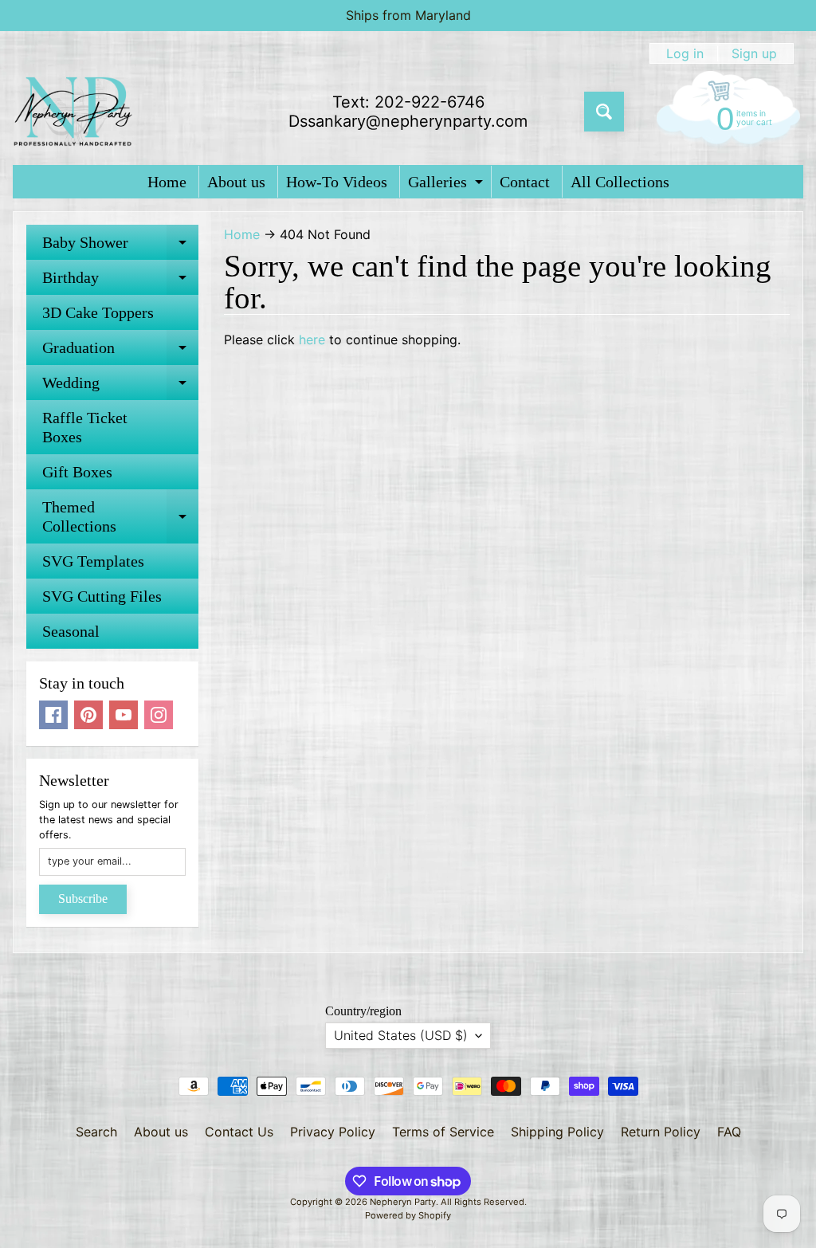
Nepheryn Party (403, 1201)
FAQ (729, 1132)
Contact (525, 181)
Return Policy (660, 1132)
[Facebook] (53, 715)
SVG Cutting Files (102, 596)
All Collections (620, 181)
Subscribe (83, 898)
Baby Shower (120, 247)
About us (236, 181)
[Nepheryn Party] (72, 112)
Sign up (754, 53)
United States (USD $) (401, 1035)
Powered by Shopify (408, 1215)
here (312, 339)
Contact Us (239, 1132)
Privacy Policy (332, 1132)
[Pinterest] (88, 715)
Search (96, 1132)
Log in (685, 53)
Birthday (120, 282)
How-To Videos (336, 181)
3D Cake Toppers (98, 312)
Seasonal (71, 631)
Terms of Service (443, 1132)
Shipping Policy (557, 1132)
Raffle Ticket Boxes (85, 427)
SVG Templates (93, 561)
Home (166, 181)
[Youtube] (123, 715)
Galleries (447, 185)
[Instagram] (158, 715)
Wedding (120, 387)
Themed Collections (120, 517)
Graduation (120, 352)
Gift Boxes (77, 472)
